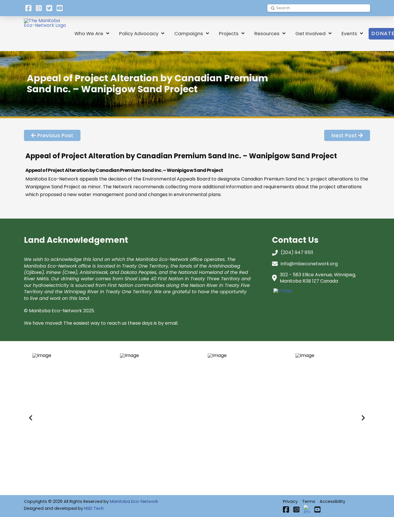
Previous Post (55, 135)
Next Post (344, 135)
